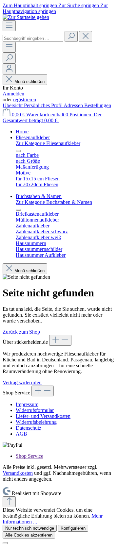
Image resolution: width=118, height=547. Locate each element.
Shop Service (29, 456)
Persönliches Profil (44, 105)
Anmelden (13, 93)
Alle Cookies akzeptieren (28, 535)
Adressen (74, 105)
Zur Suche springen (79, 5)
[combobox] (33, 38)
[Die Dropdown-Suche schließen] (85, 36)
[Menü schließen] (18, 151)
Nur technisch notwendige (29, 528)
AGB (21, 434)
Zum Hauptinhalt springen (30, 5)
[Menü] (9, 25)
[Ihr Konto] (9, 68)
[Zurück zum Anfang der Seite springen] (9, 501)
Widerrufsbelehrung (36, 422)
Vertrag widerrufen (22, 382)
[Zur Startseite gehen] (26, 17)
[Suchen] (71, 36)
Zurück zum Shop (21, 332)
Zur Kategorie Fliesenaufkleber (48, 143)
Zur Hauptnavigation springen (55, 8)
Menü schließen (29, 81)
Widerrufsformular (35, 410)
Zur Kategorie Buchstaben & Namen (54, 202)
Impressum (27, 404)
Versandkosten (18, 473)
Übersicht (13, 105)
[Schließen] (5, 543)
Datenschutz (28, 428)
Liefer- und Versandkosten (43, 416)
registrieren (24, 99)
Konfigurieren (73, 528)
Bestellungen (97, 105)
